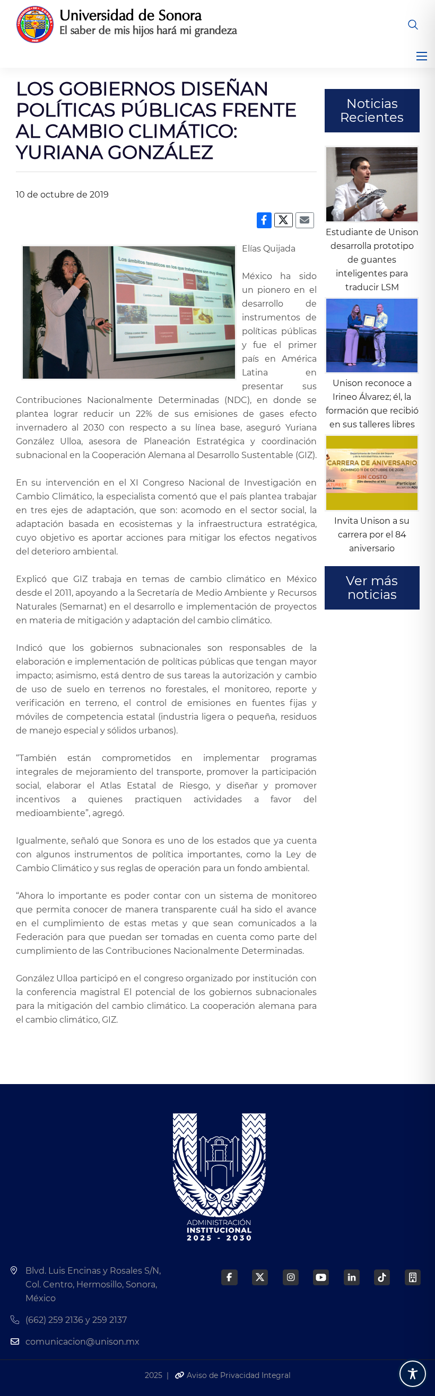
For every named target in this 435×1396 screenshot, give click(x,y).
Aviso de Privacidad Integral (238, 1375)
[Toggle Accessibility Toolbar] (412, 1373)
